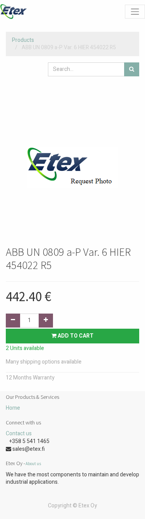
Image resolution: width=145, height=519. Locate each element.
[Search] (131, 69)
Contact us (19, 433)
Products (23, 40)
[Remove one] (13, 321)
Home (13, 408)
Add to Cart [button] (75, 336)
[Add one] (46, 321)
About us (33, 463)
